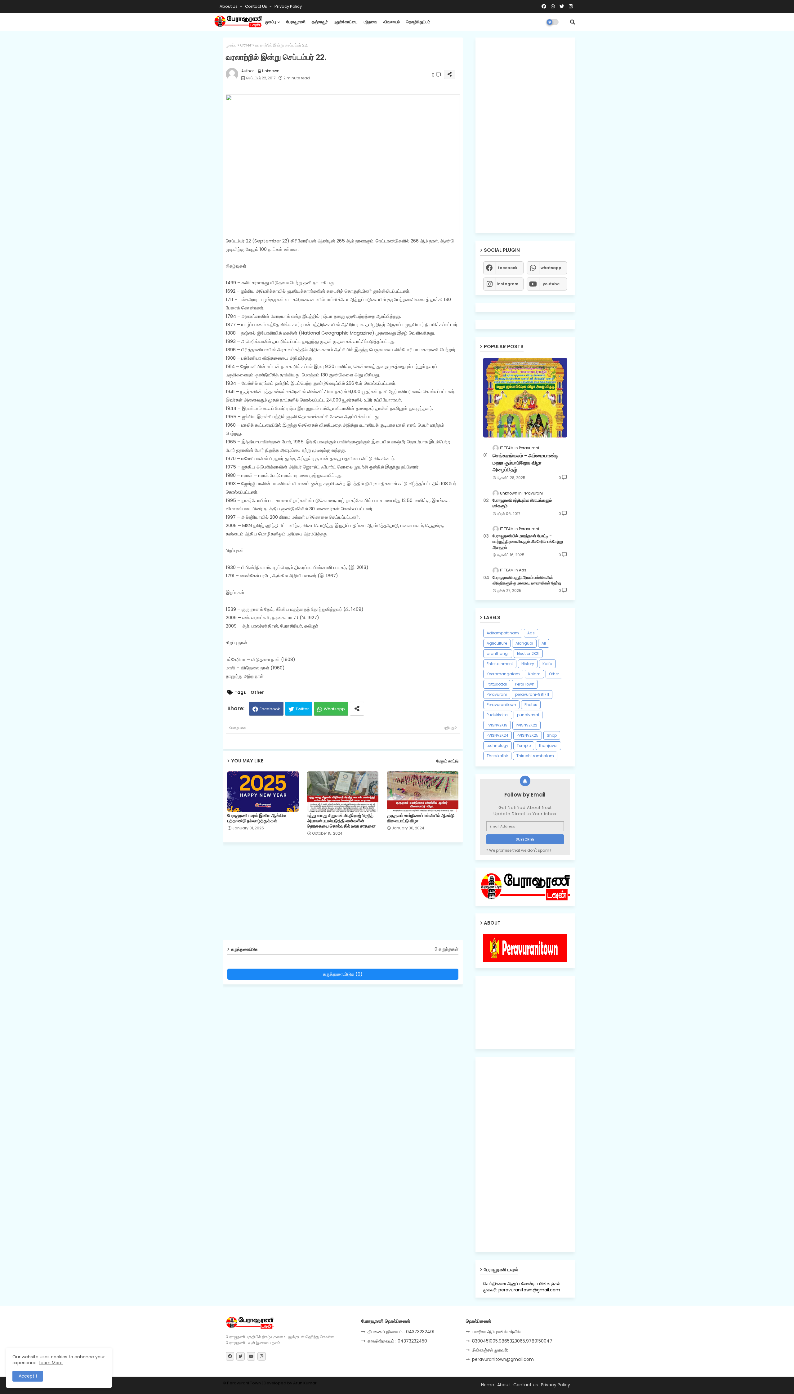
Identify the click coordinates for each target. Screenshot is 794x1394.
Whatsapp (334, 709)
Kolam (534, 674)
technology (497, 745)
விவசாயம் (391, 22)
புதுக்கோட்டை (346, 22)
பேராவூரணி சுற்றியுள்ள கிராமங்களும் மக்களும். (522, 503)
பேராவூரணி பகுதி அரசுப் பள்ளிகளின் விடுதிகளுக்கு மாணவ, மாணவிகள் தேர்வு (527, 580)
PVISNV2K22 (526, 725)
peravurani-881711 (532, 694)
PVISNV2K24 (497, 735)
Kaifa (547, 663)
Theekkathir (497, 755)
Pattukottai (497, 684)
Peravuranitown (501, 704)
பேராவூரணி (296, 22)
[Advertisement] (347, 893)
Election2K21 (528, 653)
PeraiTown (524, 684)
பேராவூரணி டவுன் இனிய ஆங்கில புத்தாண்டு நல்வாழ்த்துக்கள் (256, 818)
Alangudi (524, 643)
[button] (572, 22)
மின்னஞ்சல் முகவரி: (490, 1350)
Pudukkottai (498, 714)
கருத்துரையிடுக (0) (343, 974)
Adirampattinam (503, 633)
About (503, 1385)
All (544, 643)
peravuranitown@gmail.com (503, 1359)
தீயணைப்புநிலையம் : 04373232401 (401, 1332)
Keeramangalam (503, 674)
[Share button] (357, 709)
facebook (507, 267)
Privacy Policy (288, 6)
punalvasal (528, 714)
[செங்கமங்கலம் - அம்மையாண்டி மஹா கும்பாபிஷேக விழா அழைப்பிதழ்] (525, 397)
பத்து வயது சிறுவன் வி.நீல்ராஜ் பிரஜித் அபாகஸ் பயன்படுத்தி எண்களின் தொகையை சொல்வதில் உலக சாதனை (341, 821)
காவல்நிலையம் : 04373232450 (397, 1341)
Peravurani (497, 694)
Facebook (270, 709)
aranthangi (498, 653)
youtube (551, 283)
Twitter (302, 709)
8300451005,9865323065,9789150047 (512, 1341)
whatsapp (551, 267)
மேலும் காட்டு (447, 761)
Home (487, 1385)
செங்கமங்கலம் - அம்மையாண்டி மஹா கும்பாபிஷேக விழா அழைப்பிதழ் (525, 462)
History (527, 663)
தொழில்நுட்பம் (418, 22)
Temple (524, 745)
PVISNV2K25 (527, 735)
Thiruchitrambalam (535, 755)
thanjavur (548, 745)
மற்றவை (370, 22)
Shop (552, 735)
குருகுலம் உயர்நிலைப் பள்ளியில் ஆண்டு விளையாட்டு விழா (420, 818)
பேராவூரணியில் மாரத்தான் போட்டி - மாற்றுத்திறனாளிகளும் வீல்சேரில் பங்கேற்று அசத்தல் (528, 541)
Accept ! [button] (28, 1376)
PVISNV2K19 (497, 725)
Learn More (51, 1363)
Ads (531, 633)
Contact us (256, 6)
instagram (507, 283)
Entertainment (500, 663)
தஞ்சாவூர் (320, 22)
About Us (229, 6)
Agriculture (497, 643)
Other (246, 45)
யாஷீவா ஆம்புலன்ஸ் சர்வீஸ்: (496, 1332)
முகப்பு (270, 22)
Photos (530, 704)
